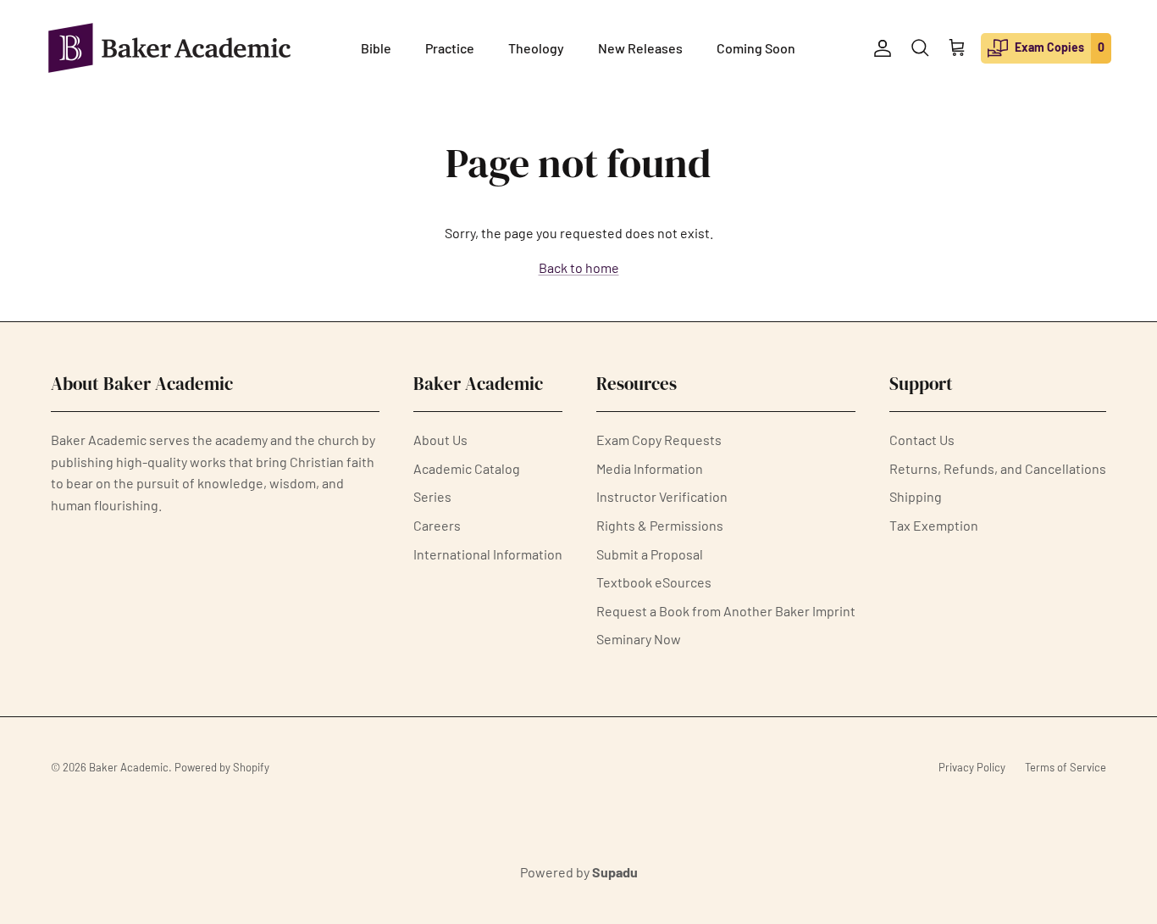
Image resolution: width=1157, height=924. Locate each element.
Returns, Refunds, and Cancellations (997, 468)
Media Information (649, 468)
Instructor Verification (662, 496)
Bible (376, 48)
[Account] (879, 48)
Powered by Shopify (221, 767)
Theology (536, 48)
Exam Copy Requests (659, 439)
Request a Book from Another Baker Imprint (725, 611)
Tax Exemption (933, 525)
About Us (440, 439)
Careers (437, 525)
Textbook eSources (653, 582)
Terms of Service (1065, 767)
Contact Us (922, 439)
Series (432, 496)
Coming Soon (756, 48)
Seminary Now (638, 639)
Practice (449, 48)
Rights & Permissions (659, 525)
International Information (487, 554)
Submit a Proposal (649, 554)
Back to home (579, 267)
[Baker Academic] (169, 48)
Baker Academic (129, 767)
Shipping (915, 496)
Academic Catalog (466, 468)
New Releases (640, 48)
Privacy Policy (971, 767)
